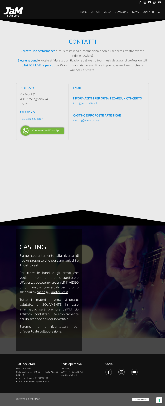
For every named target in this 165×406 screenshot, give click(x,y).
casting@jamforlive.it (87, 120)
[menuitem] (83, 12)
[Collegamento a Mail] (159, 2)
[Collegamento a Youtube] (149, 2)
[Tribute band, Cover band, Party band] (13, 12)
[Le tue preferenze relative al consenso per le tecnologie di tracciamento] (159, 400)
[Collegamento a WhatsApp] (154, 2)
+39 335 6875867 (31, 118)
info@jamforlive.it (85, 103)
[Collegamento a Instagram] (144, 2)
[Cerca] (159, 12)
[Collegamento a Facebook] (140, 2)
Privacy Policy (141, 399)
